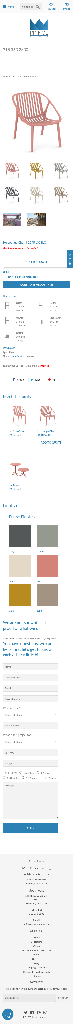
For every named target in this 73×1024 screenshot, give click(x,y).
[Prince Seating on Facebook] (32, 1013)
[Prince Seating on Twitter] (26, 1013)
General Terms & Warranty (36, 971)
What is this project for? (17, 735)
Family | (11, 276)
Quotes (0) (70, 259)
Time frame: (11, 772)
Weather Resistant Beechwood (36, 950)
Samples (66, 8)
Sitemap (36, 976)
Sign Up (63, 997)
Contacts (36, 954)
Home (6, 76)
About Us (36, 959)
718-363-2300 (36, 913)
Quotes (52, 8)
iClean (36, 946)
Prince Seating (40, 1017)
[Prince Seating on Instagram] (45, 1013)
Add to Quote (37, 262)
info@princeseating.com (36, 924)
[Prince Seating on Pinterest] (39, 1013)
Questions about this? (36, 284)
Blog (36, 963)
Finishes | (20, 276)
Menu (11, 6)
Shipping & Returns (36, 967)
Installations (31, 276)
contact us (15, 356)
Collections (36, 941)
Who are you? (11, 708)
